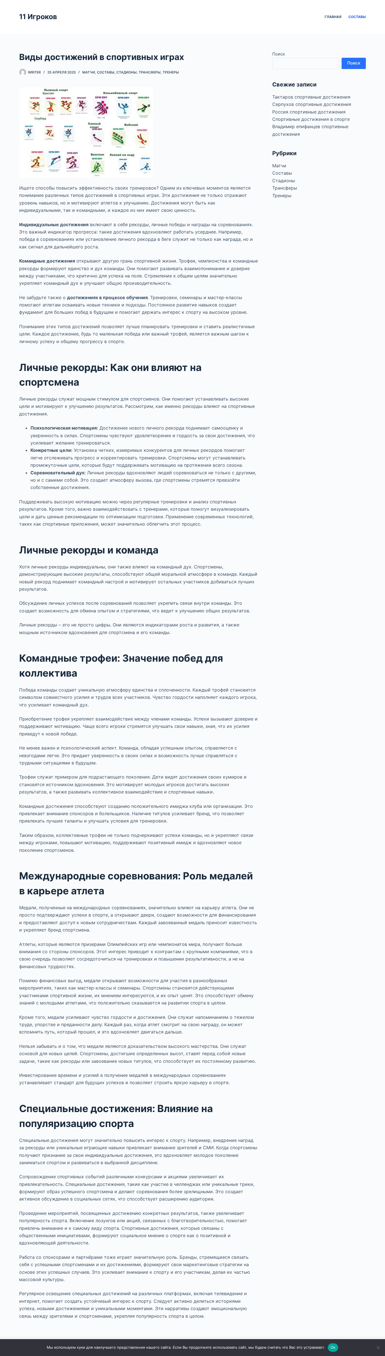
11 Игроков (38, 16)
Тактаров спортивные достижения (311, 97)
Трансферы (150, 72)
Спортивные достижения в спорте (311, 119)
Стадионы (126, 72)
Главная (333, 17)
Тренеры (171, 72)
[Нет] (378, 1347)
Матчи (88, 72)
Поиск (278, 54)
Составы (357, 17)
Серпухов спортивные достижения (311, 104)
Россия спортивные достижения (309, 112)
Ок (333, 1347)
